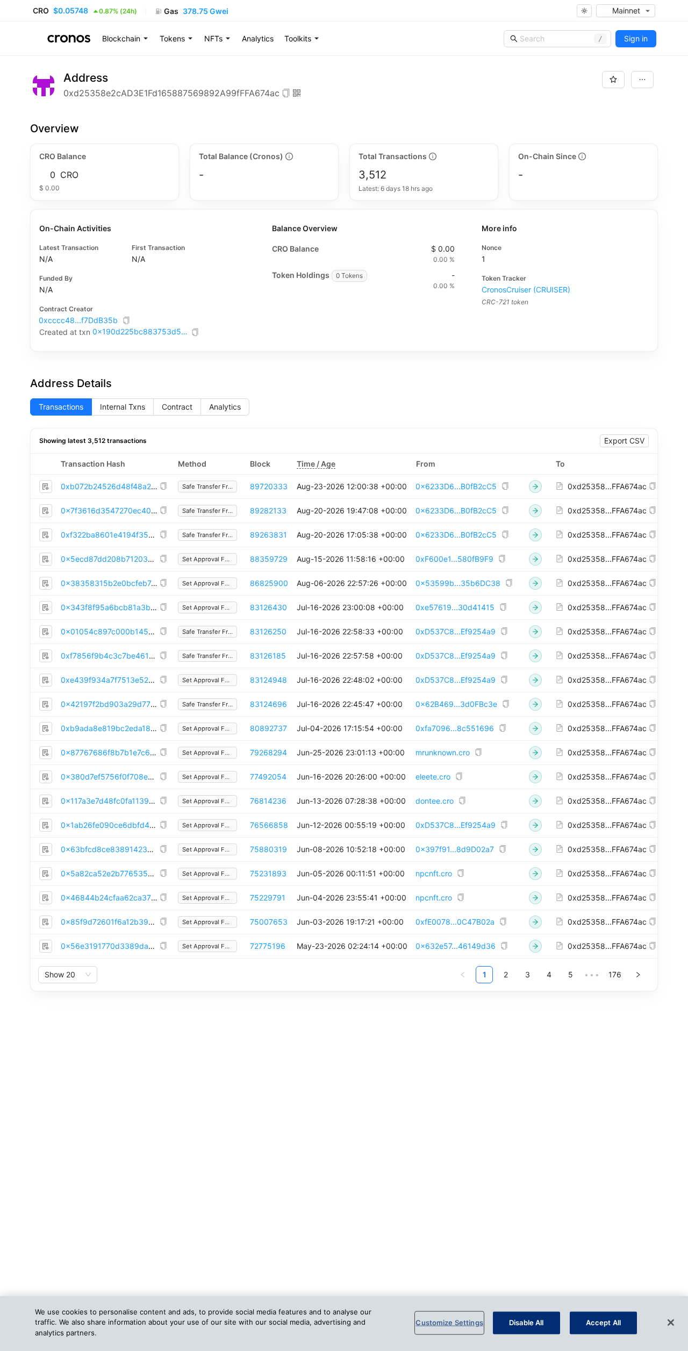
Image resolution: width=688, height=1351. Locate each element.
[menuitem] (125, 39)
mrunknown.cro (442, 752)
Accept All (603, 1322)
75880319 (268, 849)
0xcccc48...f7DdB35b (78, 320)
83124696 (268, 704)
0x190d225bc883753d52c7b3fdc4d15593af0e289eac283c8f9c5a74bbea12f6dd (140, 331)
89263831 (268, 534)
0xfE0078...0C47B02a (454, 921)
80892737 (268, 728)
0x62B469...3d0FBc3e (456, 704)
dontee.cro (434, 800)
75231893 (268, 873)
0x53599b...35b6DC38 (457, 583)
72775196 (267, 945)
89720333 (269, 486)
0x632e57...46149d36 (455, 945)
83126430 (268, 607)
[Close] (671, 1322)
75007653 (269, 921)
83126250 (268, 631)
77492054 (268, 776)
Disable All (526, 1322)
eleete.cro (432, 776)
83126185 (268, 655)
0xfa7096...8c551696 (454, 728)
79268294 (268, 752)
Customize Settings (449, 1322)
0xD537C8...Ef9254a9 (455, 631)
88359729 (269, 558)
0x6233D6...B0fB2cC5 (456, 486)
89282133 (268, 510)
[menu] (258, 39)
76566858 (269, 825)
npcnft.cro (433, 873)
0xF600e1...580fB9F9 (454, 558)
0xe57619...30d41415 (454, 607)
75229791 (267, 897)
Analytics (258, 38)
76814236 (268, 800)
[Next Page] (638, 974)
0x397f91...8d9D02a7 (454, 849)
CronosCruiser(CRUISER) (526, 289)
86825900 (269, 583)
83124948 (268, 679)
